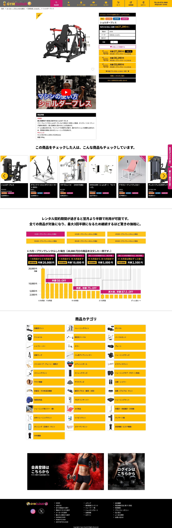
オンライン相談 (81, 5)
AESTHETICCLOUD (62, 522)
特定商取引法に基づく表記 (123, 505)
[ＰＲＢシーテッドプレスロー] (132, 169)
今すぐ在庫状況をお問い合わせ (117, 80)
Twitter (41, 511)
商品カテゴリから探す (63, 510)
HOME (58, 503)
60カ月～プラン (126, 241)
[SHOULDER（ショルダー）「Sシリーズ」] (102, 169)
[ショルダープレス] (14, 169)
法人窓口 (106, 5)
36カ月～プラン (45, 241)
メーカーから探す (61, 512)
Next (163, 175)
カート (118, 3)
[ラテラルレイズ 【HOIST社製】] (73, 169)
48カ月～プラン (86, 241)
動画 (68, 5)
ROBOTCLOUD (61, 520)
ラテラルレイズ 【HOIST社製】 (72, 185)
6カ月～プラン (45, 234)
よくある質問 (119, 515)
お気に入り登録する (118, 47)
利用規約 (118, 508)
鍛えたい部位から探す (170, 178)
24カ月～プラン (126, 234)
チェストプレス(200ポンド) (158, 185)
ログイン (143, 5)
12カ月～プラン (86, 234)
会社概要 (118, 503)
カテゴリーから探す (170, 155)
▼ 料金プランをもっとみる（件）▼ (117, 71)
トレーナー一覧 (90, 508)
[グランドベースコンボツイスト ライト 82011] (43, 169)
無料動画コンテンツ (92, 505)
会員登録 (131, 5)
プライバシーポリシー (122, 510)
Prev (4, 175)
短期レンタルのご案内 (117, 76)
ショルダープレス (7, 185)
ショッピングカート (92, 510)
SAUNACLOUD (60, 517)
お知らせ (59, 505)
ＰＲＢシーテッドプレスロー (129, 185)
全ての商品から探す (62, 508)
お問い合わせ (93, 5)
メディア (88, 503)
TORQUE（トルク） (114, 35)
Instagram (32, 511)
